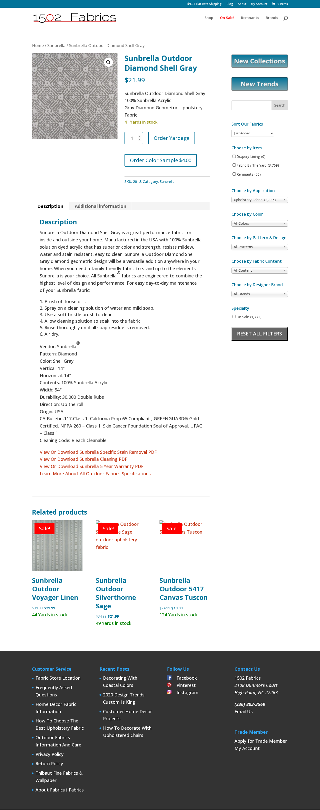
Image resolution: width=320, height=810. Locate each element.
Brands (272, 18)
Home (38, 45)
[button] (108, 62)
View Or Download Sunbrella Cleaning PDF (83, 459)
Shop (208, 18)
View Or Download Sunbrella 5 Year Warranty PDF (92, 466)
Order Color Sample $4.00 (160, 160)
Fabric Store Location (58, 678)
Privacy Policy (50, 754)
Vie (43, 452)
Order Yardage (172, 138)
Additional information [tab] (100, 206)
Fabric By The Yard (257, 165)
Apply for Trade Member (260, 741)
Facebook (184, 678)
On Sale (249, 317)
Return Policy (49, 763)
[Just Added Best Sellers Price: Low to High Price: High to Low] (253, 133)
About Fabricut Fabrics (60, 790)
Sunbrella (56, 45)
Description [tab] (50, 206)
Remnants (250, 18)
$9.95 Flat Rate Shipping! (205, 4)
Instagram (185, 692)
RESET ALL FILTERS (259, 333)
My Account (259, 4)
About (242, 4)
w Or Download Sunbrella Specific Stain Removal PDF (102, 452)
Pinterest (184, 685)
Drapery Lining (251, 156)
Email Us (243, 711)
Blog (230, 4)
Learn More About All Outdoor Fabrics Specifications (96, 474)
